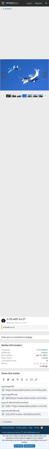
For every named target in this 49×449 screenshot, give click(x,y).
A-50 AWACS (42, 349)
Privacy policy (21, 427)
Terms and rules (8, 427)
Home (36, 427)
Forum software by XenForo (21, 432)
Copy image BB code (9, 394)
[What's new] (46, 3)
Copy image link (7, 386)
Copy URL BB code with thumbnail (14, 402)
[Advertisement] (24, 35)
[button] (3, 3)
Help (30, 427)
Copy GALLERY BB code (10, 410)
